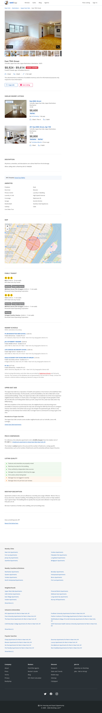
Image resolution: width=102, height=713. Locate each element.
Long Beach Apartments (58, 558)
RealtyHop (8, 681)
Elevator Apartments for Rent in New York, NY (18, 642)
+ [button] (7, 226)
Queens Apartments (11, 574)
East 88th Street (35, 101)
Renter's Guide (33, 671)
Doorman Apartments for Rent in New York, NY (65, 639)
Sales (34, 3)
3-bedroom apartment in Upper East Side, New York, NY (29, 442)
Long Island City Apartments (59, 597)
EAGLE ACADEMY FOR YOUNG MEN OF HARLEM (19, 357)
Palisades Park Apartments (59, 555)
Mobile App (55, 675)
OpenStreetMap (57, 262)
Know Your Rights (20, 178)
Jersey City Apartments (11, 558)
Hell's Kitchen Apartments (12, 594)
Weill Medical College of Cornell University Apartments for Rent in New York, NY (73, 620)
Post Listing (86, 3)
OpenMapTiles (48, 262)
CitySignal (54, 681)
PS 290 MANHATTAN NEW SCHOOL (15, 334)
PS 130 (7, 365)
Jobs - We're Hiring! (80, 671)
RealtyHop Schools (45, 373)
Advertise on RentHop (81, 668)
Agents (46, 3)
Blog (40, 3)
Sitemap (53, 678)
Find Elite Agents (33, 668)
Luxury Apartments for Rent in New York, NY (64, 642)
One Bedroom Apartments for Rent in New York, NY (66, 645)
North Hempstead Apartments (14, 580)
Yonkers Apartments (57, 552)
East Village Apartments (12, 597)
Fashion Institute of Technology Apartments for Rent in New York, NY (71, 616)
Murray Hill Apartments (58, 599)
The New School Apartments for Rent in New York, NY (20, 619)
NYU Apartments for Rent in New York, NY (17, 613)
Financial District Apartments (59, 591)
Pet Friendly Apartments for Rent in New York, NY (19, 648)
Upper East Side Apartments (13, 424)
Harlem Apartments (11, 599)
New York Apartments (11, 552)
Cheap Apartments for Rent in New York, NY (18, 639)
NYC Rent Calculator (34, 678)
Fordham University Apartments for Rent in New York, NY (68, 613)
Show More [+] (9, 603)
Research (54, 668)
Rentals (27, 3)
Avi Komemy (35, 116)
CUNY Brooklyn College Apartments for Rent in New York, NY (23, 624)
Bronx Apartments (56, 577)
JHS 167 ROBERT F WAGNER (13, 342)
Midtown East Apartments (59, 594)
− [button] (7, 229)
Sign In (95, 3)
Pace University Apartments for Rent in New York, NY (20, 616)
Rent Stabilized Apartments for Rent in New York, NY (66, 648)
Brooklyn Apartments (57, 572)
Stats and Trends (56, 671)
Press (6, 671)
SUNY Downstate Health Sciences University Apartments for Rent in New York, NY (74, 625)
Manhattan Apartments (12, 572)
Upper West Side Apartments (13, 591)
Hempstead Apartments (58, 574)
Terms (7, 675)
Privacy (7, 678)
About (7, 668)
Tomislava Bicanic (36, 142)
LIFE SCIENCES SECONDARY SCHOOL (16, 350)
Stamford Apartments (11, 560)
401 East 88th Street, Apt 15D (40, 127)
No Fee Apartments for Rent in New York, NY (18, 645)
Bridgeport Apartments (58, 560)
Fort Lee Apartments (11, 555)
